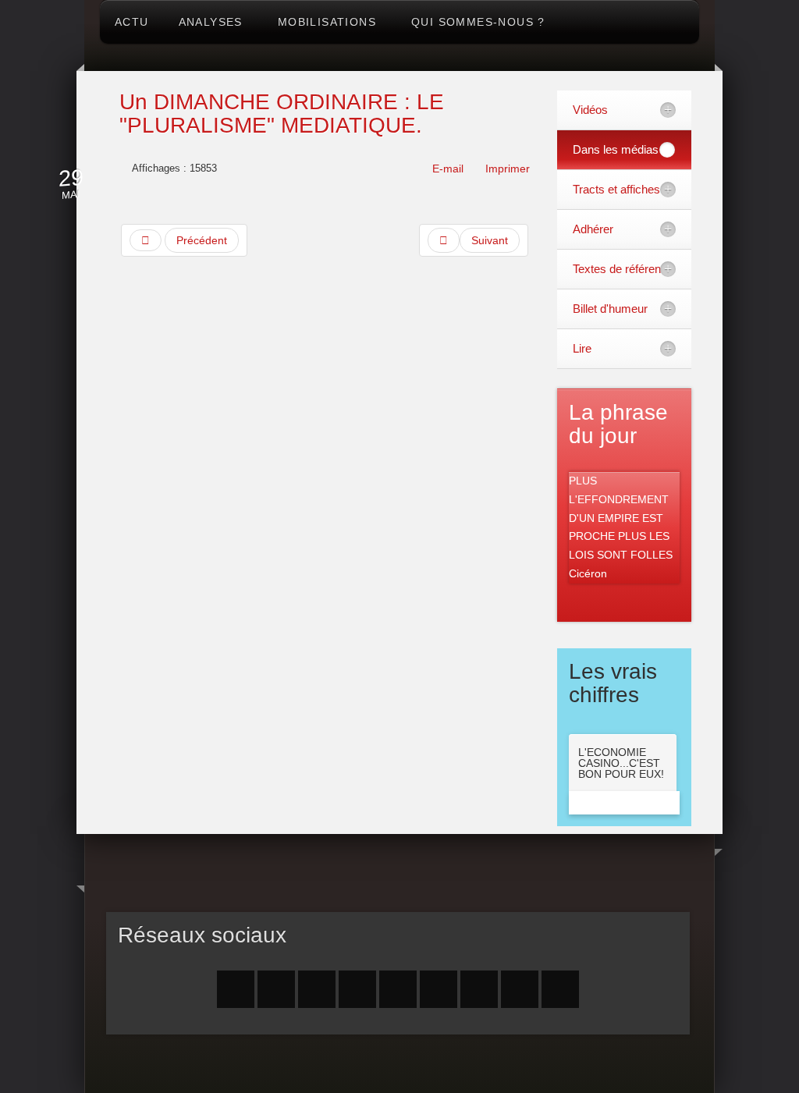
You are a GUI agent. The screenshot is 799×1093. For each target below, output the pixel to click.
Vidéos (590, 109)
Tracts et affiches (616, 189)
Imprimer (506, 168)
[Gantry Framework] (398, 1067)
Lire (582, 348)
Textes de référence (623, 268)
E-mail (446, 168)
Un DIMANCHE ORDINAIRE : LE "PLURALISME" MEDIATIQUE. (281, 113)
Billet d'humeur (610, 308)
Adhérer (593, 229)
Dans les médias (616, 149)
